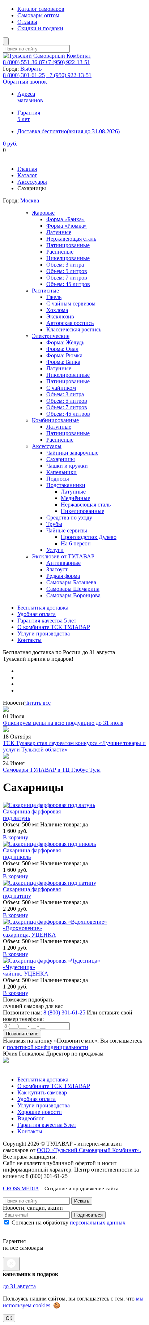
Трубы (54, 524)
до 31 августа (19, 1286)
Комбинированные (55, 420)
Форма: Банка (63, 362)
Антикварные (63, 563)
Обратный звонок (25, 82)
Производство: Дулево (88, 537)
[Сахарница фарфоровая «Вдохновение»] (55, 922)
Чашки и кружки (67, 466)
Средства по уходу (69, 517)
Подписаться (88, 1215)
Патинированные (68, 245)
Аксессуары (32, 182)
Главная (27, 169)
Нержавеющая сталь (71, 239)
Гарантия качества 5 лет (46, 620)
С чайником (61, 388)
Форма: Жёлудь (65, 342)
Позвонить (16, 1067)
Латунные (58, 232)
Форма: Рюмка (64, 355)
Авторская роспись (70, 323)
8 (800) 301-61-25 (64, 1012)
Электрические (50, 336)
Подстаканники (65, 485)
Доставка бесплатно (68, 131)
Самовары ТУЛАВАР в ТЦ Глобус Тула (52, 770)
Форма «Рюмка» (66, 226)
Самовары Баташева (71, 582)
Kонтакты (29, 1131)
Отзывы (27, 22)
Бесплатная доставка (42, 607)
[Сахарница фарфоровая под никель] (49, 844)
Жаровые (43, 213)
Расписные (59, 252)
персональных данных (97, 1222)
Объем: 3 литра (65, 265)
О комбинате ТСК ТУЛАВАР (53, 627)
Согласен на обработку (67, 1222)
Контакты (29, 640)
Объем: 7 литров (66, 278)
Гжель (53, 297)
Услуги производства (43, 633)
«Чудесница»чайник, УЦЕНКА (25, 970)
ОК (9, 1318)
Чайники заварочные (72, 453)
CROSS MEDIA (21, 1188)
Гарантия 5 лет (28, 116)
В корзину (15, 837)
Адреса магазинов (30, 97)
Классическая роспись (73, 329)
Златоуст (57, 569)
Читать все (37, 703)
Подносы (57, 479)
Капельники (61, 472)
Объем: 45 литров (68, 284)
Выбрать (31, 69)
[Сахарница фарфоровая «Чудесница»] (51, 961)
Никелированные (68, 258)
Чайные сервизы (66, 530)
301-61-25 (24, 75)
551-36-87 (24, 62)
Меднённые (75, 498)
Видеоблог (30, 1118)
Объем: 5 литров (66, 271)
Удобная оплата (36, 614)
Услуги (55, 550)
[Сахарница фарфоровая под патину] (49, 883)
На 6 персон (76, 543)
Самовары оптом (38, 15)
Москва (29, 200)
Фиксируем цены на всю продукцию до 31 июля (63, 723)
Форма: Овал (62, 349)
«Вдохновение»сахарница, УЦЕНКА (29, 931)
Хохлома (57, 310)
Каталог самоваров (40, 9)
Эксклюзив (60, 316)
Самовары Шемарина (72, 589)
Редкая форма (63, 576)
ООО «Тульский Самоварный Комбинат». (89, 1150)
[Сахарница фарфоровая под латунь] (49, 805)
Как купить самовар (42, 1092)
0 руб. (10, 143)
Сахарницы (60, 459)
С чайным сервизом (70, 303)
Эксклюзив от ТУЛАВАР (63, 556)
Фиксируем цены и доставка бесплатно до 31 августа (69, 156)
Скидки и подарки (40, 28)
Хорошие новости (39, 1112)
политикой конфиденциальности (47, 1047)
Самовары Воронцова (73, 595)
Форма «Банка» (65, 219)
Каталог (27, 175)
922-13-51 (67, 62)
